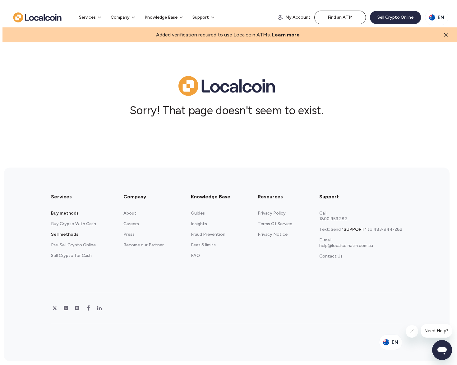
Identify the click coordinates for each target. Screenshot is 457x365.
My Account (298, 17)
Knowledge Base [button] (161, 17)
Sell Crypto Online (395, 17)
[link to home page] (37, 17)
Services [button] (87, 17)
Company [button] (120, 17)
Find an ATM (340, 17)
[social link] (54, 308)
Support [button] (200, 17)
